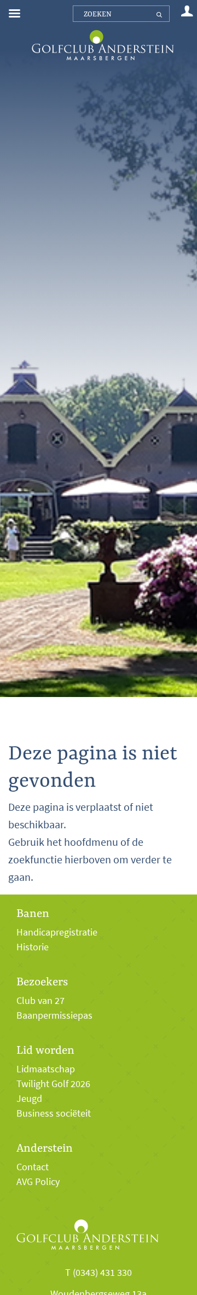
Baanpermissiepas (54, 1015)
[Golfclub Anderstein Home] (102, 31)
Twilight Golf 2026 (53, 1083)
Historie (32, 947)
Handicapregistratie (56, 932)
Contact (32, 1167)
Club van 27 (40, 1000)
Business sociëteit (53, 1113)
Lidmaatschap (45, 1069)
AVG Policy (38, 1181)
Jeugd (29, 1098)
